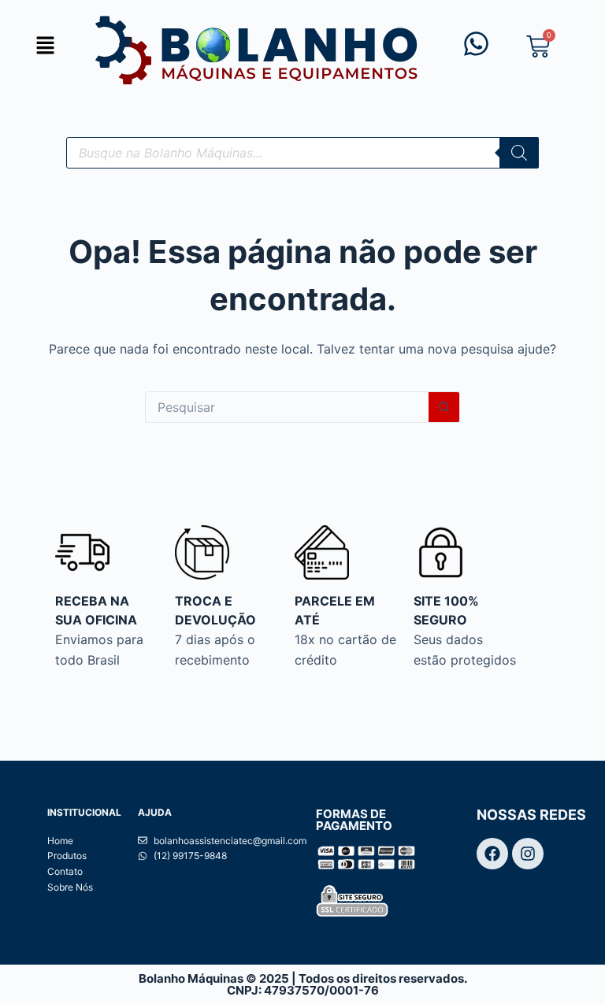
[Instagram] (528, 853)
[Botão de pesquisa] (444, 407)
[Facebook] (492, 853)
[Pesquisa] (519, 153)
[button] (45, 46)
